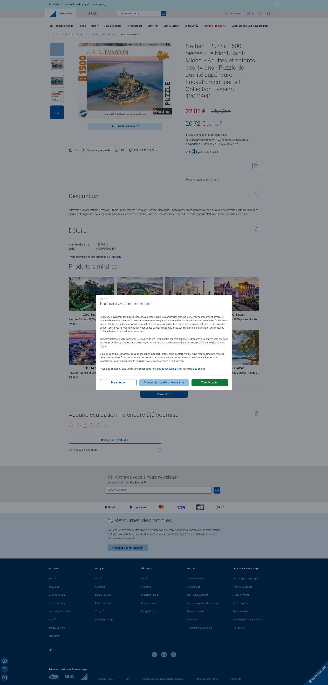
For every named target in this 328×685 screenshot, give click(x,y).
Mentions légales (196, 368)
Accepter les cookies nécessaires (164, 382)
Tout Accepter (209, 382)
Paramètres (118, 382)
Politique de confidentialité (166, 368)
